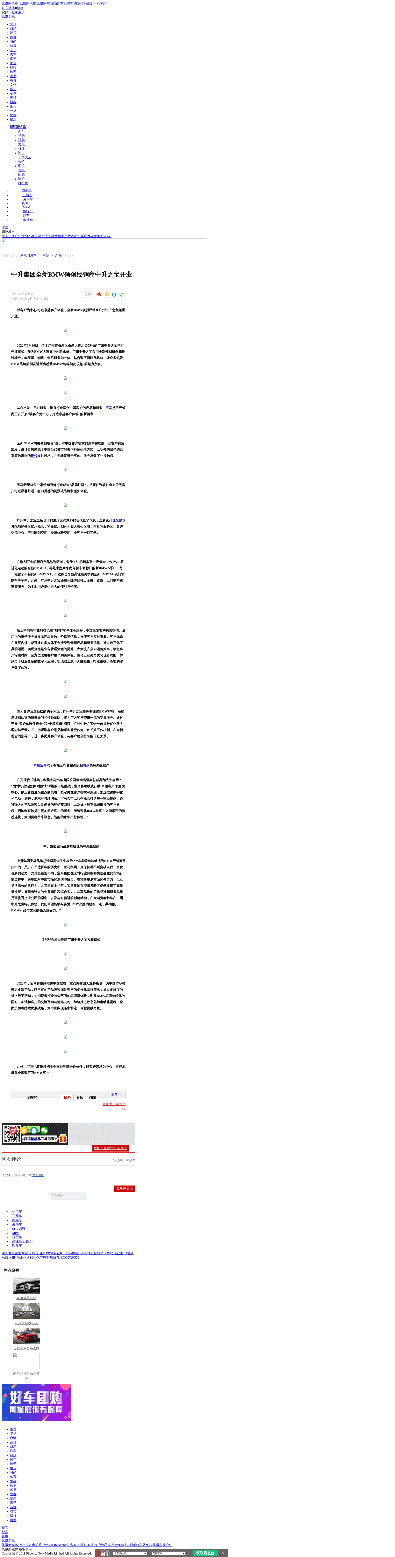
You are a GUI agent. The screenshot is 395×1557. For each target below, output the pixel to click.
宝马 (109, 408)
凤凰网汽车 (28, 3)
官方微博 (8, 8)
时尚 (13, 41)
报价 (21, 161)
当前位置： (10, 255)
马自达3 (7, 1257)
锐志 (90, 1253)
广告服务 (73, 1545)
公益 (13, 110)
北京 (5, 227)
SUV (24, 203)
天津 (51, 236)
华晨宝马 (40, 765)
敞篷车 (28, 220)
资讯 (13, 24)
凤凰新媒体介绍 (13, 1545)
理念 (115, 520)
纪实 (5, 1532)
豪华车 (28, 199)
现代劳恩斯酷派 (44, 1257)
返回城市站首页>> (114, 1106)
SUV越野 (19, 1229)
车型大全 (24, 157)
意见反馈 (145, 1545)
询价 (21, 179)
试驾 (21, 140)
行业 (21, 148)
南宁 (77, 236)
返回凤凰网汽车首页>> (110, 1148)
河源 (46, 255)
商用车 (59, 3)
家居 (13, 63)
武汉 (70, 236)
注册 (21, 12)
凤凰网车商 (45, 3)
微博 (13, 1520)
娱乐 (13, 33)
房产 (13, 59)
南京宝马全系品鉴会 (26, 1376)
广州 (18, 236)
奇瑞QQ (62, 1257)
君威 (11, 1253)
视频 (13, 97)
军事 (13, 93)
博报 (13, 1515)
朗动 (16, 1257)
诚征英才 (87, 1545)
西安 (90, 236)
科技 (13, 67)
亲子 (13, 50)
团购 (21, 174)
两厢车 (27, 191)
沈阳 (24, 236)
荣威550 (73, 1257)
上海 (11, 236)
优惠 (21, 170)
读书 (13, 76)
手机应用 (99, 3)
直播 (5, 1536)
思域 (50, 1253)
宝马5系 (81, 1253)
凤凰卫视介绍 (162, 1545)
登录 (15, 12)
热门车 (17, 1211)
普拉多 (99, 1253)
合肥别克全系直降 (26, 1348)
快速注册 (38, 1175)
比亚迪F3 (120, 1253)
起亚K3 (41, 1253)
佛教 (13, 115)
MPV (26, 207)
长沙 (44, 236)
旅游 (13, 72)
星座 (13, 119)
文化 (13, 84)
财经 (13, 28)
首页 (13, 1429)
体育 (13, 37)
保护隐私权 (102, 1545)
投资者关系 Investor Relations (45, 1545)
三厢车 (27, 195)
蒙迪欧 (20, 1253)
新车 (21, 131)
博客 (13, 102)
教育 (13, 80)
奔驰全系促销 (26, 1298)
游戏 (13, 1507)
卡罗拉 (109, 1253)
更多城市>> (102, 236)
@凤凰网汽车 (33, 1139)
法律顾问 (131, 1545)
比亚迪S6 (26, 1257)
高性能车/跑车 (22, 1241)
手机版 (88, 3)
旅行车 (28, 211)
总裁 (86, 765)
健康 (13, 46)
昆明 (38, 236)
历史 (13, 89)
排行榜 (23, 183)
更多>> (116, 1094)
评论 (13, 1442)
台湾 (13, 1438)
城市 (13, 1511)
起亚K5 (58, 1253)
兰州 (57, 236)
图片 (21, 166)
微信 (20, 8)
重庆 (84, 236)
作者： (14, 1139)
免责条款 (117, 1545)
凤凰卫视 (8, 16)
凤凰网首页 (10, 3)
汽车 (13, 54)
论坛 (13, 106)
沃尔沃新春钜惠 (26, 1323)
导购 (21, 135)
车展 (78, 3)
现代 (34, 455)
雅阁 (5, 1253)
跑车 (26, 215)
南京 (64, 236)
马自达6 (70, 1253)
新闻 (58, 255)
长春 (31, 236)
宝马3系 (30, 1253)
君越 (130, 1253)
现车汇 (69, 3)
